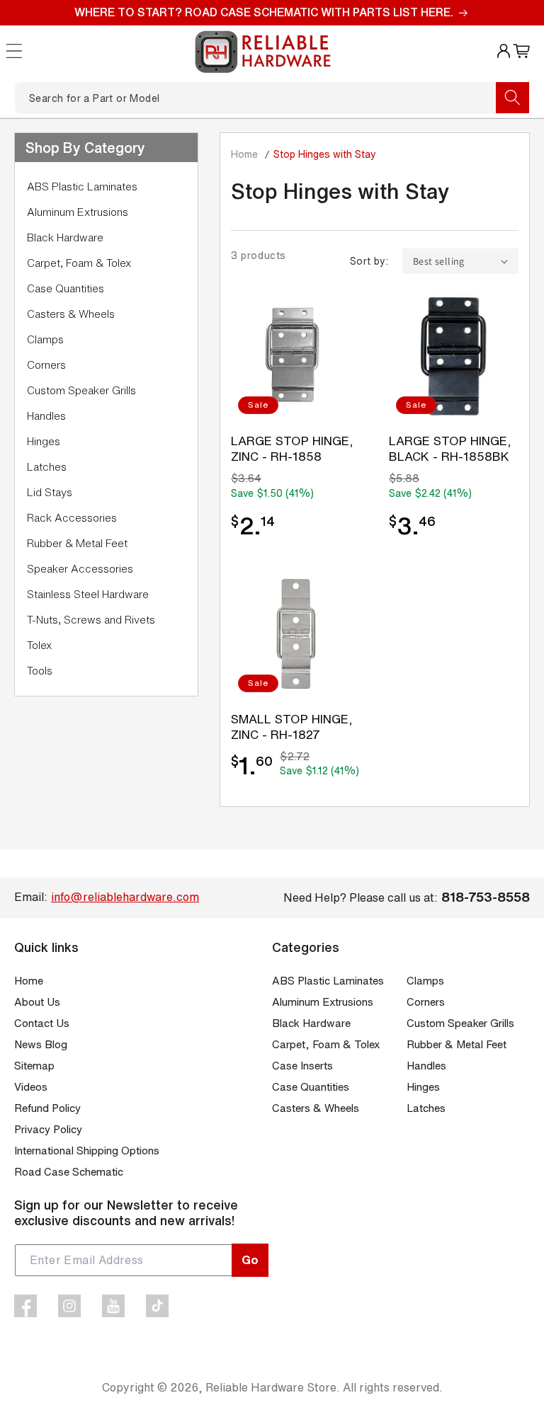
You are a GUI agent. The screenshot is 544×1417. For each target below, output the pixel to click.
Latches (47, 466)
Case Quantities (65, 288)
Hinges (43, 441)
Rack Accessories (72, 517)
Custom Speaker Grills (81, 390)
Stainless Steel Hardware (88, 594)
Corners (46, 365)
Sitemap (34, 1065)
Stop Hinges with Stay (324, 154)
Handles (46, 416)
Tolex (39, 645)
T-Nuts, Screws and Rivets (91, 619)
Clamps (45, 339)
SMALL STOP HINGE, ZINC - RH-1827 (292, 726)
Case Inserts (302, 1065)
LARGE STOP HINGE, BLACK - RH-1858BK (450, 448)
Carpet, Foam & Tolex (79, 263)
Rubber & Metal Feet (77, 543)
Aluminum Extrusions (77, 212)
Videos (30, 1087)
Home (244, 154)
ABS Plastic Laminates (82, 186)
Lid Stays (49, 492)
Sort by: (369, 261)
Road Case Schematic (68, 1171)
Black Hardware (65, 237)
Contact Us (41, 1023)
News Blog (40, 1044)
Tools (39, 670)
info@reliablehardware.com (125, 896)
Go (250, 1260)
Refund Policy (47, 1108)
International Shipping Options (86, 1150)
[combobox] (272, 98)
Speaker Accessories (80, 568)
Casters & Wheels (71, 314)
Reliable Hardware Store (270, 1387)
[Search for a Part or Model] (512, 97)
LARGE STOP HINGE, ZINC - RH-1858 (292, 448)
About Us (37, 1002)
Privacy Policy (48, 1129)
